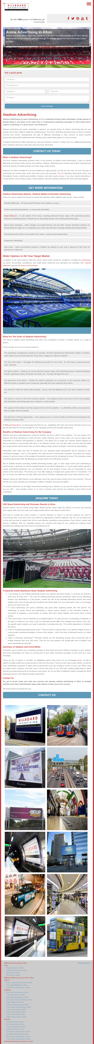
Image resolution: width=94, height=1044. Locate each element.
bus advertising (85, 260)
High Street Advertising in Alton (18, 987)
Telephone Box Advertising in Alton (19, 1000)
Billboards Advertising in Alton (15, 963)
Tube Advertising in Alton (15, 995)
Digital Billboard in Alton (15, 1002)
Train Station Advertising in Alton (18, 1007)
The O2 (60, 173)
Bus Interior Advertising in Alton (18, 1036)
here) (79, 660)
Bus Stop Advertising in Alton (17, 992)
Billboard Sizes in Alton (15, 968)
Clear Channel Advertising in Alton (19, 983)
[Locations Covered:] (4, 4)
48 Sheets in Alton (13, 973)
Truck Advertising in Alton (16, 1027)
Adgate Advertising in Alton (16, 1017)
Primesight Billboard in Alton (17, 985)
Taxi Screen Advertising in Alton (18, 1031)
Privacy (80, 963)
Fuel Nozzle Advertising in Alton (18, 1039)
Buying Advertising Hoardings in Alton (18, 1041)
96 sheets (33, 265)
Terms (87, 963)
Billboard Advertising (13, 425)
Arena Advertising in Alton (16, 1012)
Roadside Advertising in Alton (17, 997)
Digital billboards (10, 216)
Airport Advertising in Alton (16, 1009)
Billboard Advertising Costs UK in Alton (19, 978)
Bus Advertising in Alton (15, 1024)
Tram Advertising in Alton (15, 1014)
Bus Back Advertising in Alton (17, 1034)
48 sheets (22, 265)
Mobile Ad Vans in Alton (15, 1029)
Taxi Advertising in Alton (15, 1022)
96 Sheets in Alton (13, 975)
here (14, 365)
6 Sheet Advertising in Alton (16, 970)
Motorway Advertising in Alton (17, 1005)
